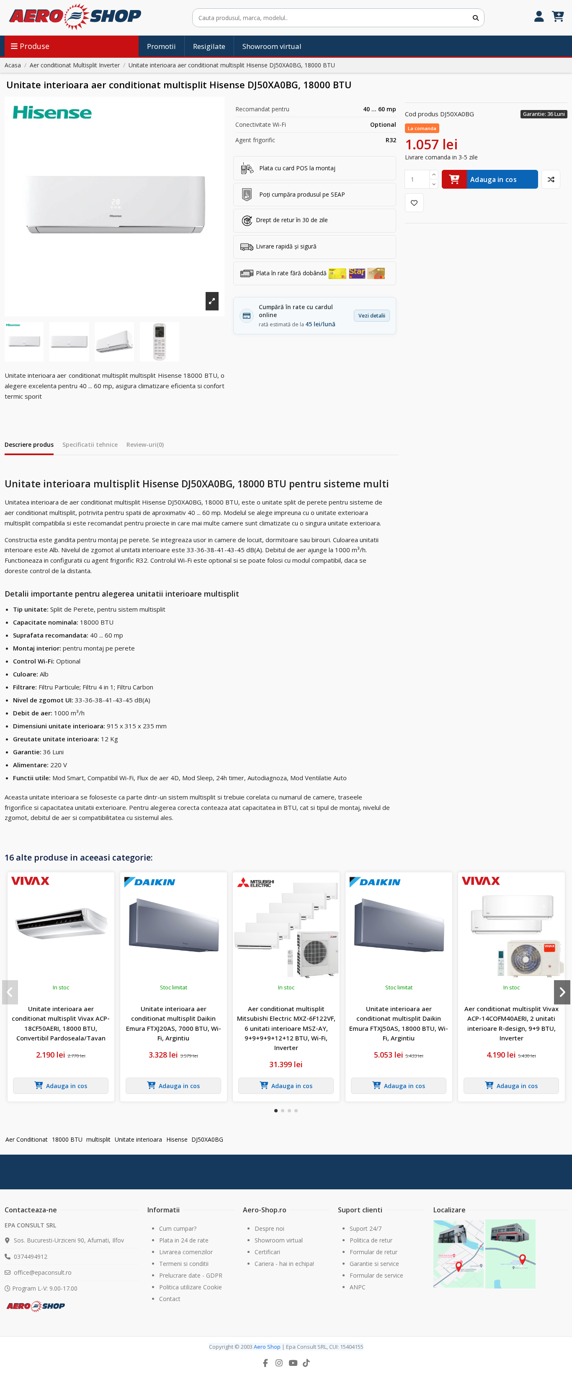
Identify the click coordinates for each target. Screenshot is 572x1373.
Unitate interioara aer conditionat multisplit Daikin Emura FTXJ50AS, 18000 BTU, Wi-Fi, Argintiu (398, 1023)
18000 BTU (67, 1139)
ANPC (358, 1287)
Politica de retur (371, 1240)
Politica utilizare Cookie (190, 1287)
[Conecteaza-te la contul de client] (539, 17)
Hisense (177, 1139)
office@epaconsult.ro (43, 1272)
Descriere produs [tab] (29, 444)
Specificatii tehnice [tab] (90, 444)
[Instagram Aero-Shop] (279, 1363)
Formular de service (376, 1275)
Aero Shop (267, 1346)
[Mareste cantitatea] (433, 174)
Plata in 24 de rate (184, 1240)
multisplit (98, 1139)
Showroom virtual (279, 1240)
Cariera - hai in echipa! (284, 1264)
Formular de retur (373, 1252)
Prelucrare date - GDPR (190, 1275)
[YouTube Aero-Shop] (293, 1363)
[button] (276, 1110)
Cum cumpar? (177, 1228)
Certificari (267, 1252)
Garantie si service (374, 1264)
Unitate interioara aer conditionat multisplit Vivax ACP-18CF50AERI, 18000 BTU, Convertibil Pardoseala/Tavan (61, 1023)
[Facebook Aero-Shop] (265, 1363)
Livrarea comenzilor (186, 1252)
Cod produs (421, 114)
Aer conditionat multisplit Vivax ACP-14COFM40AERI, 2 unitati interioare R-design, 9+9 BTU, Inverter (511, 1023)
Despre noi (269, 1228)
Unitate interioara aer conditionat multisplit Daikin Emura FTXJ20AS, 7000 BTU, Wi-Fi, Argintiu (173, 1023)
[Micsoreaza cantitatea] (433, 184)
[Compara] (550, 179)
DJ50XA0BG (207, 1139)
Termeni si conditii (184, 1264)
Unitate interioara (138, 1139)
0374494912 (30, 1256)
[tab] (145, 446)
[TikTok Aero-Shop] (306, 1363)
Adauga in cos (493, 179)
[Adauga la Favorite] (414, 202)
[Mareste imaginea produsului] (114, 206)
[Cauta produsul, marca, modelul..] (475, 17)
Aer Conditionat (26, 1139)
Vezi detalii (371, 315)
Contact (169, 1299)
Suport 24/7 (365, 1228)
